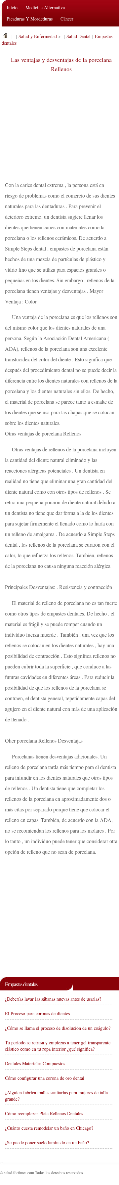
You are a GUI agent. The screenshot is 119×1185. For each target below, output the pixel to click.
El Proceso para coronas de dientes (37, 1013)
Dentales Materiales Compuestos (35, 1063)
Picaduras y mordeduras (30, 19)
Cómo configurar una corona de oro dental (44, 1078)
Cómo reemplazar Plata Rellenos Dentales (44, 1113)
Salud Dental (78, 36)
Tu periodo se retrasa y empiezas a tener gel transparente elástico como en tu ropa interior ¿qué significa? (57, 1045)
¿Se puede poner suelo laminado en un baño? (47, 1142)
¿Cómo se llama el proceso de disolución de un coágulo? (57, 1028)
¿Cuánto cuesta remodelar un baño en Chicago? (49, 1128)
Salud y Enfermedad (38, 36)
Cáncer (66, 19)
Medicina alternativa (45, 7)
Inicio (12, 7)
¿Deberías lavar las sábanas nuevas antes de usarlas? (53, 999)
